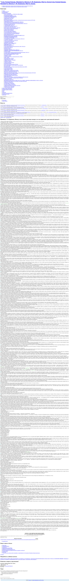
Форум (3, 90)
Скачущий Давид (5, 551)
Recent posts (4, 94)
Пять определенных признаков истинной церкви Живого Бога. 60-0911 (15, 66)
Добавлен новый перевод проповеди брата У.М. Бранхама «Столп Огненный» (15, 108)
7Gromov (29, 580)
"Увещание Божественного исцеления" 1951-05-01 (12, 85)
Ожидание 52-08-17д (7, 48)
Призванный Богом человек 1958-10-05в (10, 36)
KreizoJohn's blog (8, 117)
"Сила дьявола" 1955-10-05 (8, 42)
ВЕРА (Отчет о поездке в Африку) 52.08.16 (11, 73)
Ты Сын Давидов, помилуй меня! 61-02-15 (11, 28)
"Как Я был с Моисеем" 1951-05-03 (9, 84)
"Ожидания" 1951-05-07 (8, 78)
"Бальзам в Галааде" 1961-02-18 (9, 17)
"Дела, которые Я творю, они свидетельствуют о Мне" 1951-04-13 (14, 46)
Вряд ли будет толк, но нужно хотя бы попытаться (9, 572)
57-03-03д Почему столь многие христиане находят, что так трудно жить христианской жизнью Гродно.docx (18, 539)
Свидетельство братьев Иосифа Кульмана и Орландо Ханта (40, 558)
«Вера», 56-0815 (6, 57)
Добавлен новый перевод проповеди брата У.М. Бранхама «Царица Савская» (14, 6)
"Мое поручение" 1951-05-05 (8, 79)
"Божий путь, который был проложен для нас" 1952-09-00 (13, 77)
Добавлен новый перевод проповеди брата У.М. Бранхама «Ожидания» (14, 106)
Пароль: (1, 97)
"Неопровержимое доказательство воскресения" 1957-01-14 (13, 21)
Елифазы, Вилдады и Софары (5, 558)
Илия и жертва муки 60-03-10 (9, 34)
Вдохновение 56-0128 (7, 63)
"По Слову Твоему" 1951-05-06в (9, 83)
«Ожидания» (42, 106)
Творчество (4, 92)
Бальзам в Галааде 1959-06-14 (9, 30)
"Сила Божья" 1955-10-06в (8, 39)
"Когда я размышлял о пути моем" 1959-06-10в (11, 33)
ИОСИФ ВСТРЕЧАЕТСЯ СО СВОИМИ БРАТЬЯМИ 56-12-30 (14, 35)
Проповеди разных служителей (7, 89)
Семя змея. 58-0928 (7, 51)
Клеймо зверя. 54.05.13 (8, 76)
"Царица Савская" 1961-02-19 (9, 29)
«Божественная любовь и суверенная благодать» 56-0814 (13, 56)
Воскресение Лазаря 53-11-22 (8, 45)
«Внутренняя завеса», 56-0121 (9, 58)
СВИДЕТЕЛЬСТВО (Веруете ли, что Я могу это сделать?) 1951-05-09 (15, 81)
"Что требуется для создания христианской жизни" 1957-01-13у (14, 38)
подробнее (2, 554)
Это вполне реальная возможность (7, 573)
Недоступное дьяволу (21, 559)
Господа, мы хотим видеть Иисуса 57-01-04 (11, 64)
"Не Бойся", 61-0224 (7, 55)
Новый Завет (4, 545)
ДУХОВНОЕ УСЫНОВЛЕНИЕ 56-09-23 (10, 37)
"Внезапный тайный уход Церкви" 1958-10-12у (11, 49)
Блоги (3, 91)
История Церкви (5, 12)
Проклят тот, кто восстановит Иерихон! (8, 549)
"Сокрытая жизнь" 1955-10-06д (9, 41)
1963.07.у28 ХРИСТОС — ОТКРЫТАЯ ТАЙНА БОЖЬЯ (13, 14)
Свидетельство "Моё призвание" (31, 559)
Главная (3, 10)
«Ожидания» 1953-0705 (8, 61)
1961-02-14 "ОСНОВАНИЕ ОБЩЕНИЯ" (57, 558)
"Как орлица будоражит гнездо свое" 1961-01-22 (12, 32)
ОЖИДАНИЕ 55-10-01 (8, 44)
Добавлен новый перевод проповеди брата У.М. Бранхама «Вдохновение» (14, 110)
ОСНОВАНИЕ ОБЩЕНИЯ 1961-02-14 (10, 16)
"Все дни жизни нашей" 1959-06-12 (10, 31)
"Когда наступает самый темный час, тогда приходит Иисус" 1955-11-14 (15, 23)
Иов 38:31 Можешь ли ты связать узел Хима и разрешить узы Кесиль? (13, 550)
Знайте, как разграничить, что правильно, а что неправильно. (20, 558)
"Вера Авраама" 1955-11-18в (8, 18)
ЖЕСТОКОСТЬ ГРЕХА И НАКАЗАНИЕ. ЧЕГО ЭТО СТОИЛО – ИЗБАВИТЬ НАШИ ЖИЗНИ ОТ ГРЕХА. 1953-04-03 (23, 80)
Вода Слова (4, 552)
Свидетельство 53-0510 (8, 67)
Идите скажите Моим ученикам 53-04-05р (11, 75)
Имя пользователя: (3, 96)
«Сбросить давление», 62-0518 (9, 62)
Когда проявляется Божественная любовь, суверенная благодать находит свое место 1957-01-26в (19, 20)
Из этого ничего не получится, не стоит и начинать (9, 571)
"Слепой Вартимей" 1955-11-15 (9, 25)
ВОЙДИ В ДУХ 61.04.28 (8, 19)
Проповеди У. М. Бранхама (6, 13)
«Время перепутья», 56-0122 (8, 59)
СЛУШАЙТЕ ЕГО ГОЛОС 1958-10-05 (10, 74)
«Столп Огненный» (45, 108)
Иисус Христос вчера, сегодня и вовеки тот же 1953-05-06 (13, 65)
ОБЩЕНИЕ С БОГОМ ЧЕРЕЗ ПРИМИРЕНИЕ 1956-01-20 (13, 50)
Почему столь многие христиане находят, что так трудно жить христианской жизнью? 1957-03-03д (20, 72)
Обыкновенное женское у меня (7, 548)
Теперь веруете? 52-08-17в (8, 47)
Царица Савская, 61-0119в (8, 69)
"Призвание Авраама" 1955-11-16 (9, 24)
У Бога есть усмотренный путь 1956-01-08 (11, 40)
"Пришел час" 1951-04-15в (8, 82)
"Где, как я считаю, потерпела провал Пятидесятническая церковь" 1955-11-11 (16, 52)
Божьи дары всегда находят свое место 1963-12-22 (12, 27)
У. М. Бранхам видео (5, 11)
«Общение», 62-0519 (7, 60)
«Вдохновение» (43, 110)
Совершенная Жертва (5, 546)
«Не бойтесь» (42, 115)
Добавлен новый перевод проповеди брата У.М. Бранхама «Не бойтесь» (14, 115)
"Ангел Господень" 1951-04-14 (9, 87)
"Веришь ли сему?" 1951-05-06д (9, 86)
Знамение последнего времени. (7, 547)
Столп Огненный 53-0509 (8, 68)
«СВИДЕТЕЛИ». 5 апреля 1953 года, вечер (11, 70)
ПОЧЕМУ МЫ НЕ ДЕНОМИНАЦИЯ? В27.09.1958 (12, 53)
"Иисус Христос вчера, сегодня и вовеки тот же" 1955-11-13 (13, 22)
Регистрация (4, 100)
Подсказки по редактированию (7, 93)
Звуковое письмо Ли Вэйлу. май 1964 (10, 15)
